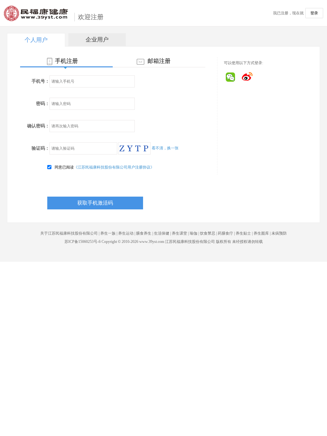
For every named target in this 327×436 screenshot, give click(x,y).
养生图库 (261, 233)
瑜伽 (194, 233)
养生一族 (108, 233)
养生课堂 (179, 233)
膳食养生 (143, 233)
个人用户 (36, 40)
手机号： (40, 81)
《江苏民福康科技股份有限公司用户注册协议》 (114, 167)
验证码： (40, 148)
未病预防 (279, 233)
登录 (314, 13)
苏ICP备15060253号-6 (83, 241)
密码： (42, 103)
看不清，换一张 (165, 148)
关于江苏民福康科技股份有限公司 (69, 233)
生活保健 (161, 233)
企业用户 (97, 39)
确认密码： (38, 125)
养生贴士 (243, 233)
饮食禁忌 (207, 233)
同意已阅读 (104, 167)
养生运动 (125, 233)
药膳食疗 (225, 233)
